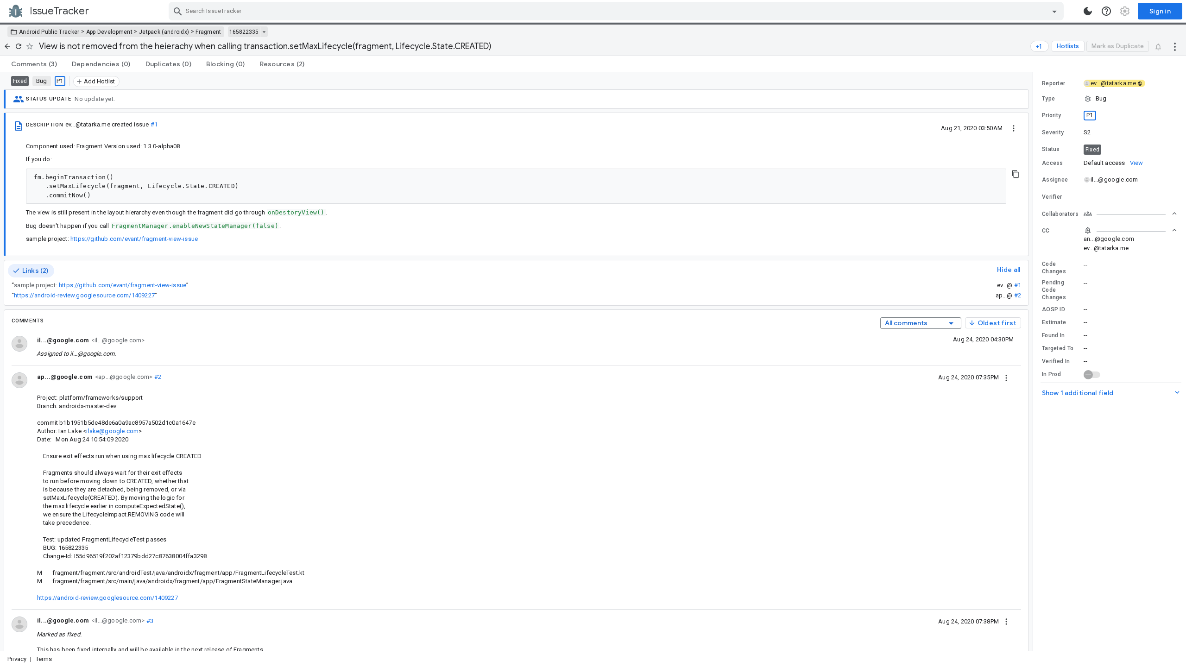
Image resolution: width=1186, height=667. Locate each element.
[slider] (1034, 361)
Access (1052, 163)
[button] (1109, 98)
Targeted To (1057, 348)
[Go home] (7, 46)
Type (1048, 98)
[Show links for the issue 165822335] (264, 32)
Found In (1053, 335)
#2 (1017, 295)
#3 (149, 620)
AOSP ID (1053, 309)
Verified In (1056, 361)
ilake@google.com (112, 431)
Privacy (16, 658)
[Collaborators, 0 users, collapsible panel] (1130, 213)
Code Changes (1054, 268)
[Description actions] (1013, 127)
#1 (154, 124)
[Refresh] (18, 46)
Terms (44, 658)
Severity (1053, 132)
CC (1046, 230)
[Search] (177, 11)
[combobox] (617, 11)
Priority (1051, 115)
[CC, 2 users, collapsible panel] (1130, 230)
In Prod (1051, 374)
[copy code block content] (1015, 174)
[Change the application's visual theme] (1088, 11)
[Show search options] (1054, 11)
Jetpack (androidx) (164, 32)
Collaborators (1060, 214)
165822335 (244, 32)
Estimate (1054, 322)
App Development (109, 32)
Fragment (208, 32)
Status (1051, 149)
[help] (1106, 11)
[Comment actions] (1006, 377)
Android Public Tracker (49, 32)
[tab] (34, 64)
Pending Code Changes (1054, 290)
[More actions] (1174, 46)
